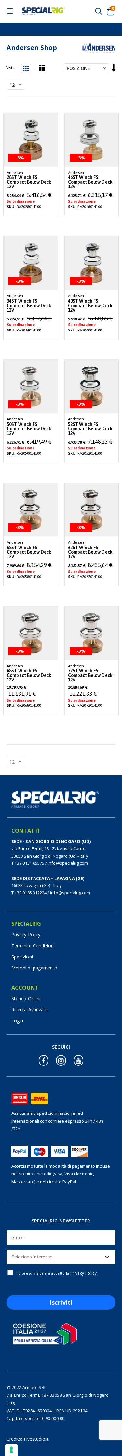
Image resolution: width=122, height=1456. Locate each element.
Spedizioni (22, 957)
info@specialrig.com (68, 863)
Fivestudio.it (36, 1439)
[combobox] (61, 1257)
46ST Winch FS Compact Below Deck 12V (90, 182)
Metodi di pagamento (34, 968)
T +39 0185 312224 (29, 893)
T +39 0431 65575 (27, 863)
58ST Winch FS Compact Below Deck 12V (29, 552)
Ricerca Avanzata (29, 1009)
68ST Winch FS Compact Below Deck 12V (29, 675)
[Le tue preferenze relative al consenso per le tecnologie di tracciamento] (11, 1450)
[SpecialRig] (43, 11)
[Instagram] (61, 1060)
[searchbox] (60, 1257)
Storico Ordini (25, 998)
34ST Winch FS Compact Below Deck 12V (29, 306)
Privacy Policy (25, 935)
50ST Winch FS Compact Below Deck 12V (29, 429)
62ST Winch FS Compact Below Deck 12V (90, 552)
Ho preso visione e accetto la (56, 1273)
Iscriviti (61, 1302)
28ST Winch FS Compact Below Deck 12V (29, 182)
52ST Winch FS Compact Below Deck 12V (90, 429)
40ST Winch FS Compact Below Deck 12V (90, 306)
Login (17, 1020)
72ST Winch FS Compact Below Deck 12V (90, 675)
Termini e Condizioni (33, 946)
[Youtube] (78, 1060)
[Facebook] (43, 1060)
